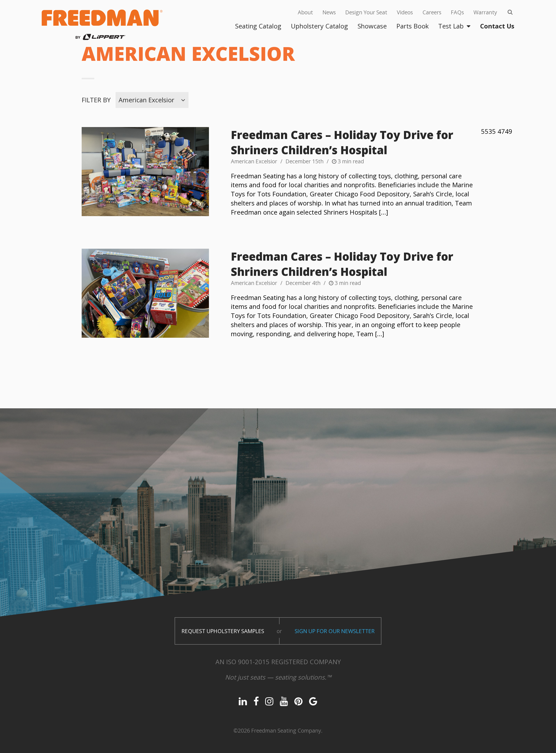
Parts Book (412, 26)
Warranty (485, 12)
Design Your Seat (366, 12)
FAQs (457, 12)
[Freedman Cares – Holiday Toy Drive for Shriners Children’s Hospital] (145, 171)
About (305, 12)
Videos (405, 12)
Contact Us (497, 26)
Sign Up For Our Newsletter (335, 631)
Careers (431, 12)
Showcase (372, 26)
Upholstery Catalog (319, 26)
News (329, 12)
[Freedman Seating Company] (102, 25)
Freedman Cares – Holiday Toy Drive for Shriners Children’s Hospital (342, 142)
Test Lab (451, 26)
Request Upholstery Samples (223, 631)
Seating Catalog (258, 26)
